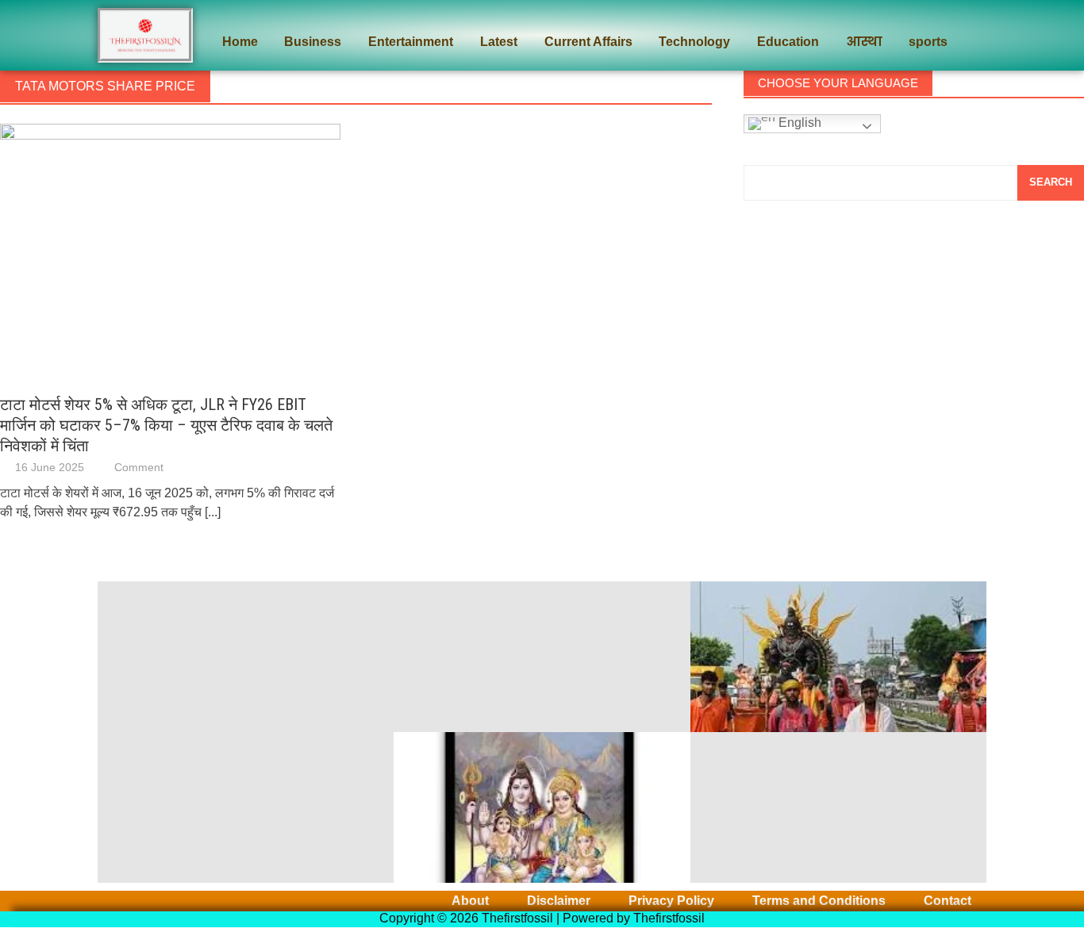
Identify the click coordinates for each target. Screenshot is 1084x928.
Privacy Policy (671, 901)
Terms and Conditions (819, 901)
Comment (138, 467)
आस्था (864, 41)
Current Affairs (588, 41)
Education (788, 41)
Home (240, 41)
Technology (694, 41)
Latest (498, 41)
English (798, 122)
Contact (947, 901)
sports (928, 41)
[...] (213, 512)
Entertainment (410, 41)
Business (312, 41)
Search (1050, 182)
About (470, 901)
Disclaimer (558, 901)
